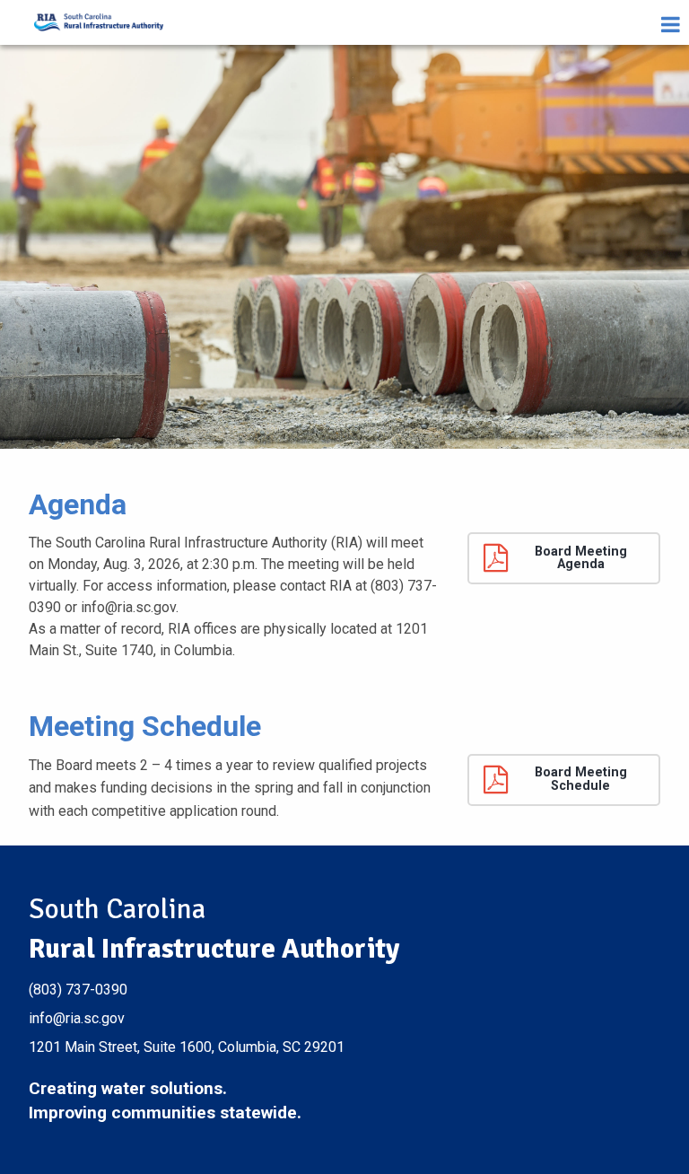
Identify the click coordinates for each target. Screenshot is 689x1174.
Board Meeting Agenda (581, 558)
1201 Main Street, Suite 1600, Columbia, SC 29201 (186, 1047)
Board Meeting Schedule (581, 779)
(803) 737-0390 (78, 989)
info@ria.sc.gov (77, 1018)
